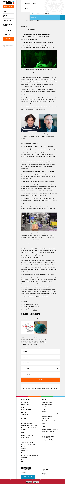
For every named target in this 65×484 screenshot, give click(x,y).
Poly (33, 13)
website (35, 308)
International (24, 440)
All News (5, 11)
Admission (8, 38)
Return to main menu (8, 6)
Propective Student (26, 400)
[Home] (8, 2)
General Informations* (27, 420)
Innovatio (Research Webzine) (7, 24)
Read (26, 347)
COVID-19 (25, 388)
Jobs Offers (24, 414)
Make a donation (28, 476)
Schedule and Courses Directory (50, 407)
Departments (45, 411)
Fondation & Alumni (26, 409)
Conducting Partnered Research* (50, 434)
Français (62, 13)
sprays (56, 388)
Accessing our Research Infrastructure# (48, 437)
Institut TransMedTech (33, 388)
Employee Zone (8, 34)
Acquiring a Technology (48, 431)
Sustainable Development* (28, 444)
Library (44, 409)
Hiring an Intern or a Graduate (50, 429)
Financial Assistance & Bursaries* (50, 413)
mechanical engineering (45, 388)
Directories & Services (27, 452)
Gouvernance (24, 450)
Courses (47, 13)
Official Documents (26, 437)
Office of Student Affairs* (48, 420)
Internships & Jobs (46, 418)
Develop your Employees (48, 439)
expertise (37, 304)
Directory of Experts (26, 423)
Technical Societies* (47, 416)
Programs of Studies (47, 404)
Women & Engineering (27, 442)
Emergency (24, 412)
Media (22, 407)
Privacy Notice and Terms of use (29, 455)
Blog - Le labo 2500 (7, 20)
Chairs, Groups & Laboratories (29, 425)
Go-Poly (44, 423)
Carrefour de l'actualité (29, 20)
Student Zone (8, 30)
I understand (29, 482)
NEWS (36, 39)
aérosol (53, 388)
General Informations (27, 435)
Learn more (36, 482)
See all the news (31, 29)
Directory (39, 13)
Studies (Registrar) (47, 402)
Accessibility (24, 457)
